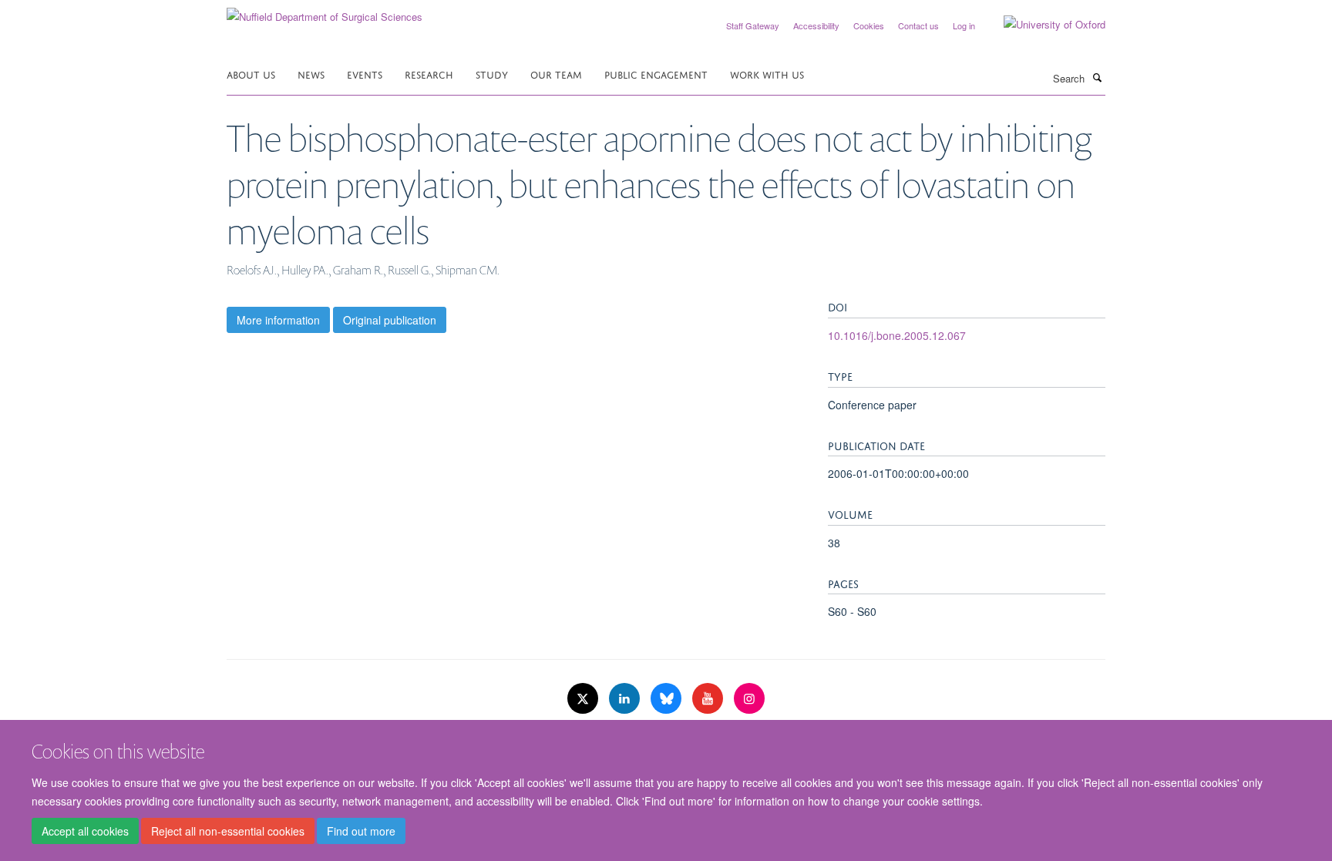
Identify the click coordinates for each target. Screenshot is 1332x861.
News (311, 73)
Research (429, 73)
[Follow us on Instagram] (749, 698)
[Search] (1096, 77)
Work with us (767, 73)
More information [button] (278, 320)
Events (364, 73)
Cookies (868, 25)
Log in (964, 25)
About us (251, 73)
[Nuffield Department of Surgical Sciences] (324, 11)
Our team (556, 73)
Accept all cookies (85, 831)
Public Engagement (656, 73)
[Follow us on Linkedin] (626, 698)
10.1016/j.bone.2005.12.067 (897, 335)
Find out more (361, 831)
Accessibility (816, 25)
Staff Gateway (752, 25)
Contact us (918, 25)
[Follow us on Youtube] (709, 698)
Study (492, 73)
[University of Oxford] (1042, 24)
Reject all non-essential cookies (227, 831)
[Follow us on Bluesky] (667, 698)
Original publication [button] (389, 320)
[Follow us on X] (584, 698)
